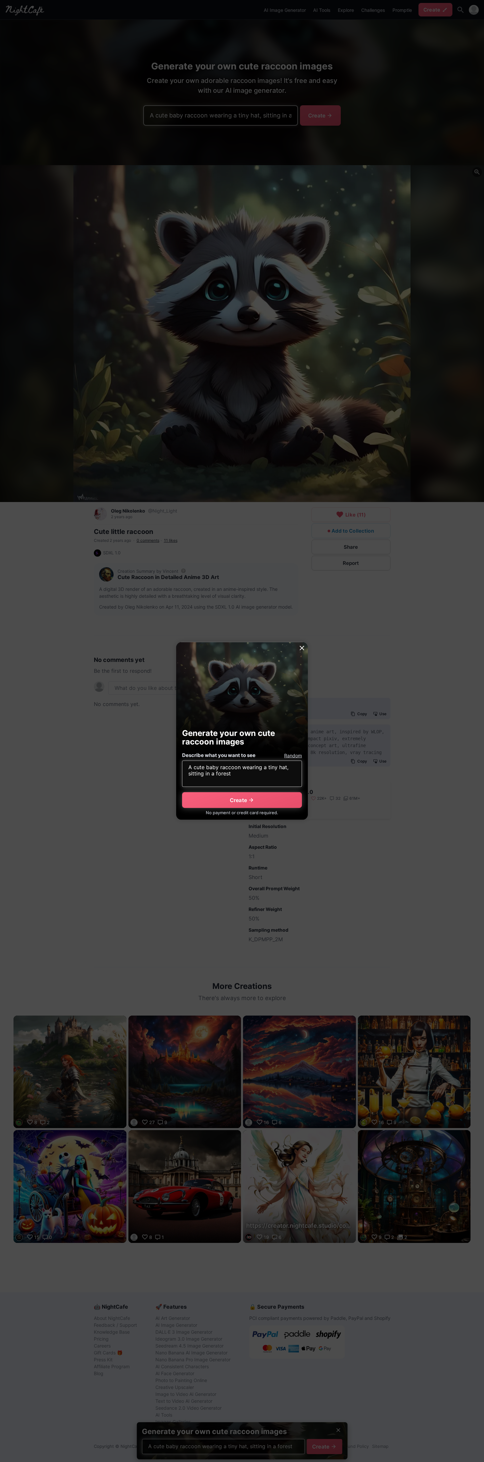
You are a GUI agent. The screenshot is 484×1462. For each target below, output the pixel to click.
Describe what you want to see (218, 755)
